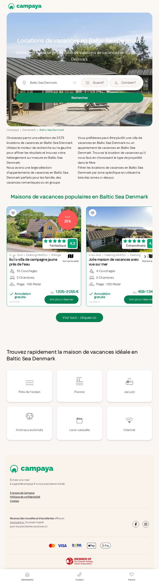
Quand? (98, 83)
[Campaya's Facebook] (135, 524)
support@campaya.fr (23, 484)
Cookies (14, 501)
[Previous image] (14, 256)
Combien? (128, 83)
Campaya (13, 130)
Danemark (29, 130)
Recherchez (79, 98)
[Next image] (145, 256)
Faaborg (135, 255)
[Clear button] (74, 82)
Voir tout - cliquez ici (79, 317)
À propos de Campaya (22, 493)
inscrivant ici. (17, 522)
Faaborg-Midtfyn (37, 255)
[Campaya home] (24, 6)
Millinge (56, 255)
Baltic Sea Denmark (52, 130)
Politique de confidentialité (25, 497)
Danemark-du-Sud (89, 255)
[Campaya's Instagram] (145, 524)
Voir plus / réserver (61, 299)
